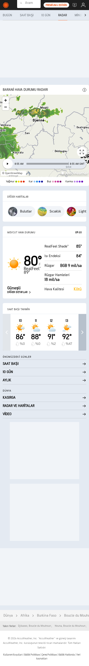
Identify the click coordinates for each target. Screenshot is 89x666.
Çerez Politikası (49, 654)
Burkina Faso (46, 615)
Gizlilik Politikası (32, 654)
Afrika (25, 615)
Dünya (8, 615)
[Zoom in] (5, 100)
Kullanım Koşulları (13, 654)
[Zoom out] (5, 107)
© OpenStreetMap (12, 173)
